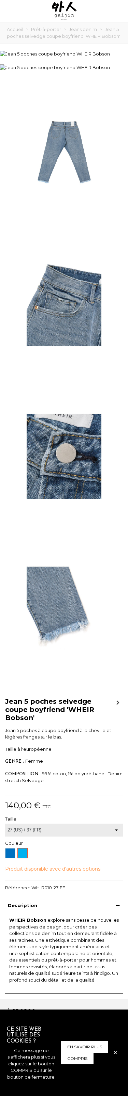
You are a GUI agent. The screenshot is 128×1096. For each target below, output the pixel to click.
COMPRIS (77, 1058)
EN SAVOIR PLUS (84, 1046)
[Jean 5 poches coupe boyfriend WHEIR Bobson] (55, 53)
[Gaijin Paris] (64, 10)
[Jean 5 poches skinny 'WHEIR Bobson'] (118, 702)
